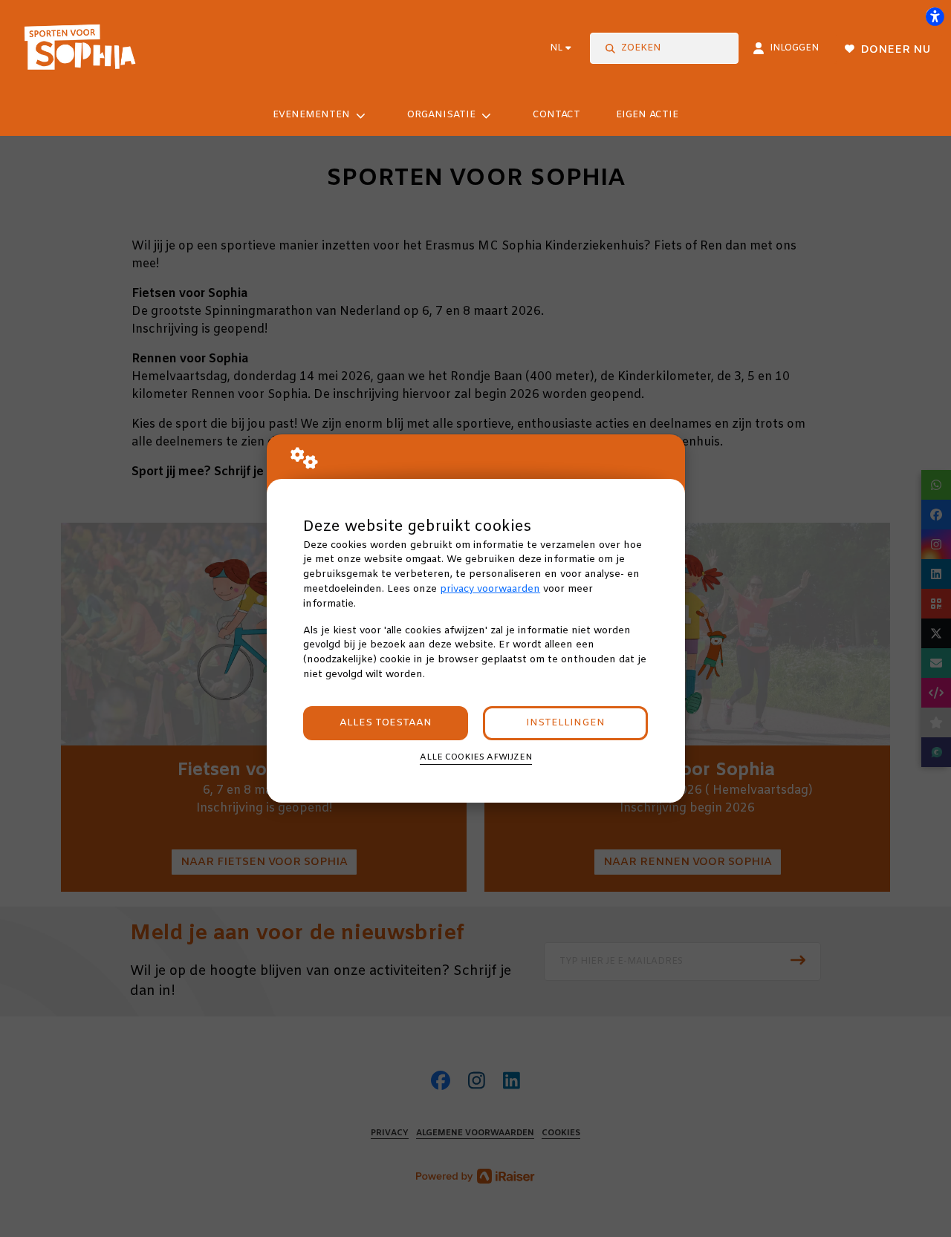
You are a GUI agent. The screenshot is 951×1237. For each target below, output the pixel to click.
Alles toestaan (386, 723)
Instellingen (565, 723)
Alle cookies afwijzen (476, 757)
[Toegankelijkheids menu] (935, 16)
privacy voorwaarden (490, 589)
